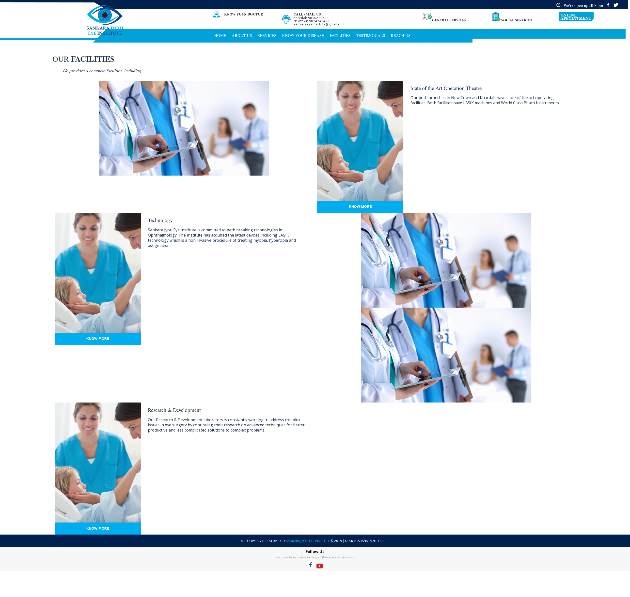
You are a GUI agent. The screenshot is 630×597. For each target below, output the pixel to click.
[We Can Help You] (593, 16)
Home (220, 35)
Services (267, 35)
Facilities (340, 35)
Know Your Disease (303, 35)
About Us (242, 35)
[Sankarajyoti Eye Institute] (105, 20)
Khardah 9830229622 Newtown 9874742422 (312, 19)
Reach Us (400, 35)
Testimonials (370, 35)
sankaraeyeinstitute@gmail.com (319, 24)
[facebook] (608, 5)
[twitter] (616, 5)
